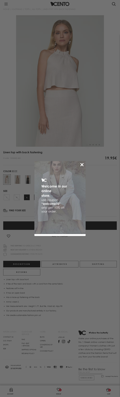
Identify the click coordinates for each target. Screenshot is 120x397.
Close (82, 164)
